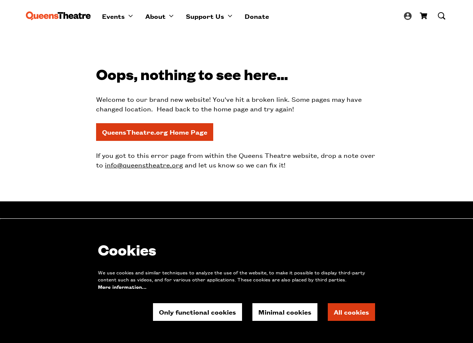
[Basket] (424, 15)
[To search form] (441, 15)
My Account (407, 16)
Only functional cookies (197, 311)
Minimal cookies (285, 311)
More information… (122, 286)
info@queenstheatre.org (144, 164)
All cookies (351, 311)
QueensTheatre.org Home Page (154, 131)
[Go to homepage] (58, 15)
